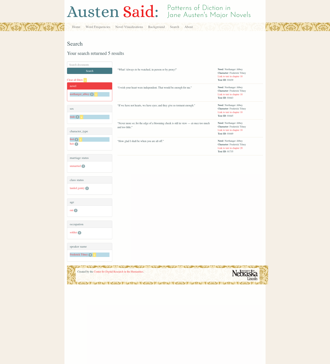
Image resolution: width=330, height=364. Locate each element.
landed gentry (77, 188)
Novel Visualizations (129, 27)
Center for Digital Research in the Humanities (118, 271)
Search (174, 27)
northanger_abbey (79, 94)
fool (72, 139)
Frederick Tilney (79, 254)
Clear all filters (76, 79)
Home (76, 27)
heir (72, 143)
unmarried (75, 166)
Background (156, 27)
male (72, 116)
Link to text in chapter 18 (230, 76)
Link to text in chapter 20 (230, 148)
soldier (73, 232)
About (188, 27)
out (71, 210)
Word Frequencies (98, 27)
